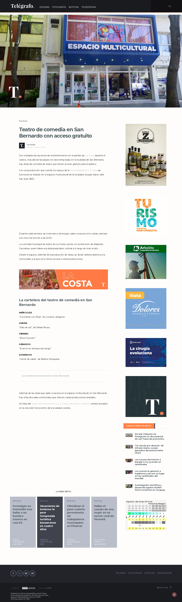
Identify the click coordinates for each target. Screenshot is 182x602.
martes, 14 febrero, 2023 (36, 147)
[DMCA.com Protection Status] (28, 588)
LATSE (49, 588)
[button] (91, 61)
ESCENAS (44, 7)
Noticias (17, 501)
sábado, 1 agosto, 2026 (99, 543)
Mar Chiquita (99, 540)
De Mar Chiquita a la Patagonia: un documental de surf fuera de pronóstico (149, 436)
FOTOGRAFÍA (59, 7)
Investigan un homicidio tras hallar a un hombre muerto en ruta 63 (22, 514)
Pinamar (71, 540)
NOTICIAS (74, 7)
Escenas (23, 121)
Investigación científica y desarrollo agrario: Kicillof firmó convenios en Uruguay (150, 487)
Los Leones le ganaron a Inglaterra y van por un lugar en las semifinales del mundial (149, 475)
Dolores (16, 540)
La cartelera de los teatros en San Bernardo (45, 375)
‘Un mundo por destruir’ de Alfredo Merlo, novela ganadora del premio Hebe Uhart (149, 449)
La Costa (31, 145)
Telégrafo (43, 540)
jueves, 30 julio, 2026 (46, 543)
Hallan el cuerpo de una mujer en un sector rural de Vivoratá (104, 512)
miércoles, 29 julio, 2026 (18, 543)
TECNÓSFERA (88, 7)
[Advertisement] (63, 205)
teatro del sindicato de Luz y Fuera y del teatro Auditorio (61, 403)
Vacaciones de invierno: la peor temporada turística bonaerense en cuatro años (49, 517)
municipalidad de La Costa (83, 170)
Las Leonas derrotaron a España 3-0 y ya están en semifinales (148, 462)
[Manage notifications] (174, 594)
